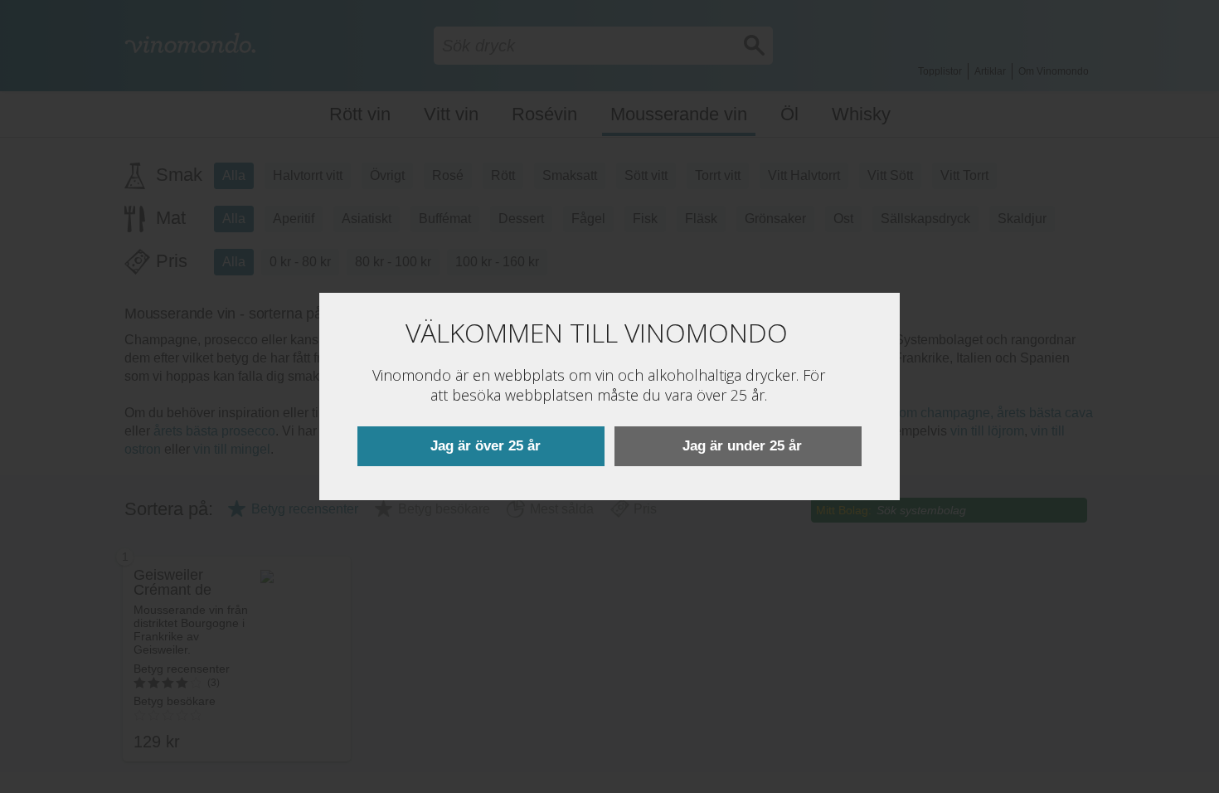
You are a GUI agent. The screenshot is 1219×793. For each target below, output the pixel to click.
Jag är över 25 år (485, 446)
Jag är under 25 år (742, 446)
